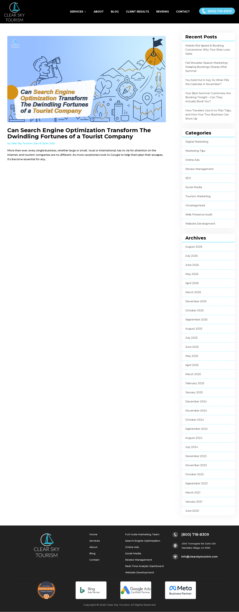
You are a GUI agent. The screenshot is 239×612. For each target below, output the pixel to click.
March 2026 (193, 292)
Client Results (137, 12)
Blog (115, 12)
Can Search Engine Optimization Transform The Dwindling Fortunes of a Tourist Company (79, 133)
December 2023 (196, 456)
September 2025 (196, 319)
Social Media (193, 187)
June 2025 (192, 346)
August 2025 (193, 328)
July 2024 (191, 447)
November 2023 (196, 465)
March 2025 (193, 374)
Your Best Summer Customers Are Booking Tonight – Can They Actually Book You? (208, 97)
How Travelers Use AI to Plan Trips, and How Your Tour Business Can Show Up (208, 114)
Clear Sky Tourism (21, 143)
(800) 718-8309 (220, 11)
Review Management (199, 169)
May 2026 (191, 274)
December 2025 (195, 301)
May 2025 (191, 356)
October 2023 (194, 474)
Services (76, 12)
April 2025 (192, 365)
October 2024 (194, 419)
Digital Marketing (196, 141)
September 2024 (196, 428)
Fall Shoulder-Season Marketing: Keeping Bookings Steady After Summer (206, 67)
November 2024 (196, 410)
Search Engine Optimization (142, 540)
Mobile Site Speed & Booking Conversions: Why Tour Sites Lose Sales (207, 49)
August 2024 (193, 437)
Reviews (162, 12)
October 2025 (194, 310)
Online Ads (192, 159)
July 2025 (191, 337)
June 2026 (192, 264)
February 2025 (194, 383)
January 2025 (194, 392)
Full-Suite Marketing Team (142, 534)
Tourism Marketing (198, 196)
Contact (183, 12)
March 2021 (192, 492)
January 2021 (193, 501)
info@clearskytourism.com (199, 557)
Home (93, 534)
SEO (52, 143)
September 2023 (196, 483)
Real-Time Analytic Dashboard (144, 566)
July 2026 (191, 255)
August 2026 (193, 246)
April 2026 (192, 283)
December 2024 (196, 401)
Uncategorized (195, 205)
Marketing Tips (195, 150)
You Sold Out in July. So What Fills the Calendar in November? (207, 82)
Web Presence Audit (198, 214)
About (99, 12)
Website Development (200, 223)
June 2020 (192, 510)
